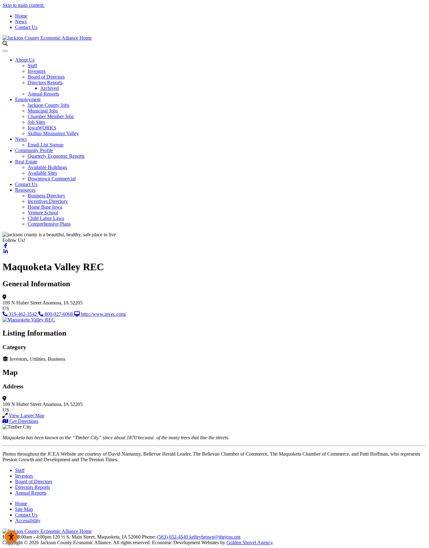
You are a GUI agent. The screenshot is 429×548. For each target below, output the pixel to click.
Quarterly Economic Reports (56, 156)
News (21, 21)
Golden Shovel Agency (249, 542)
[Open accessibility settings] (11, 536)
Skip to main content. (24, 5)
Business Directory (46, 195)
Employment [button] (28, 99)
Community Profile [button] (34, 150)
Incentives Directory (48, 201)
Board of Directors (46, 76)
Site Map (24, 509)
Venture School (43, 212)
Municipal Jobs (43, 110)
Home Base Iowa (45, 207)
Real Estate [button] (26, 161)
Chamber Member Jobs (51, 116)
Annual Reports (43, 93)
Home (21, 16)
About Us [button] (25, 60)
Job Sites (36, 122)
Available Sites (42, 173)
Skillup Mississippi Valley (53, 133)
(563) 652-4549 (173, 537)
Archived (49, 88)
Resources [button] (25, 190)
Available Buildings (47, 167)
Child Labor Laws (46, 218)
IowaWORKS (42, 127)
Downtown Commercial (52, 178)
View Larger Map (26, 415)
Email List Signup (45, 144)
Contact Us (26, 27)
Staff (32, 65)
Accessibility (28, 520)
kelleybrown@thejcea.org (215, 537)
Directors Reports (45, 82)
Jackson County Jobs (48, 105)
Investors (37, 71)
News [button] (21, 139)
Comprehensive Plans (49, 224)
